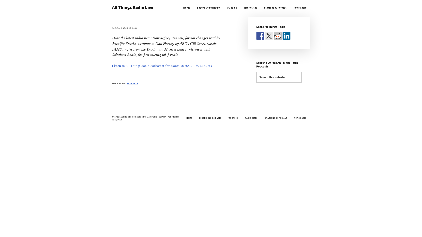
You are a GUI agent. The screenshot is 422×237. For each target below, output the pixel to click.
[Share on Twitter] (269, 36)
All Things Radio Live (132, 7)
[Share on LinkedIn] (286, 36)
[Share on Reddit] (278, 36)
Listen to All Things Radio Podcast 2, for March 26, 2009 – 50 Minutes (162, 65)
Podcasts (132, 83)
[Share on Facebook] (260, 36)
